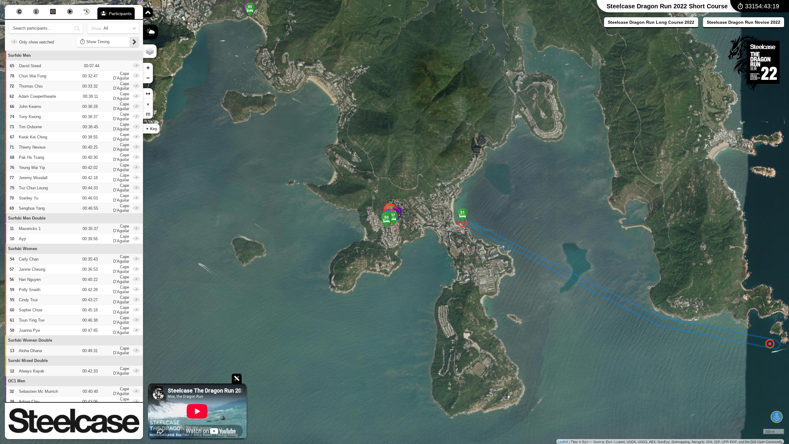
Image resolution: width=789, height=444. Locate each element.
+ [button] (148, 67)
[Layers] (150, 51)
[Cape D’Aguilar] (770, 343)
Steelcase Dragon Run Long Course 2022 (651, 22)
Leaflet (563, 441)
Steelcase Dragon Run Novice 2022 (743, 22)
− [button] (148, 78)
